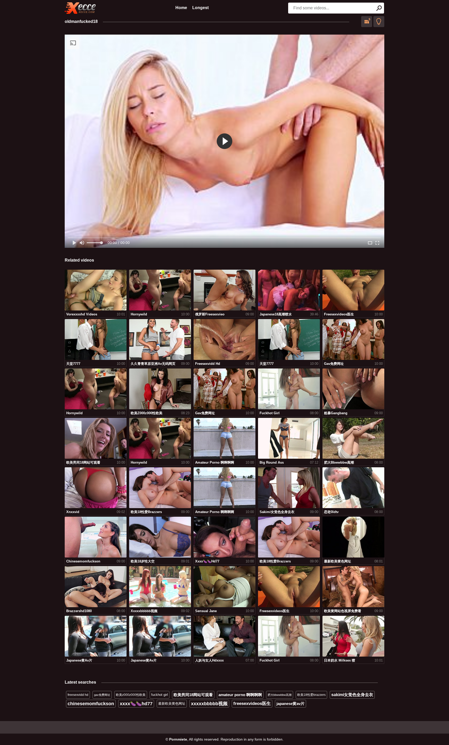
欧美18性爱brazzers (311, 695)
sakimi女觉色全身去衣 (352, 694)
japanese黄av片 (290, 703)
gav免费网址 (102, 694)
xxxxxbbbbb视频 (209, 703)
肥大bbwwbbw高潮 (280, 694)
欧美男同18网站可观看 (193, 694)
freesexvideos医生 (252, 703)
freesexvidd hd (78, 695)
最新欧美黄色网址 (171, 703)
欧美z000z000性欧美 (131, 695)
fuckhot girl (159, 695)
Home (181, 7)
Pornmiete (178, 739)
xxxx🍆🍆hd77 (136, 703)
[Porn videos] (80, 8)
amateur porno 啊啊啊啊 (240, 694)
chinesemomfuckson (91, 703)
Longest (200, 7)
